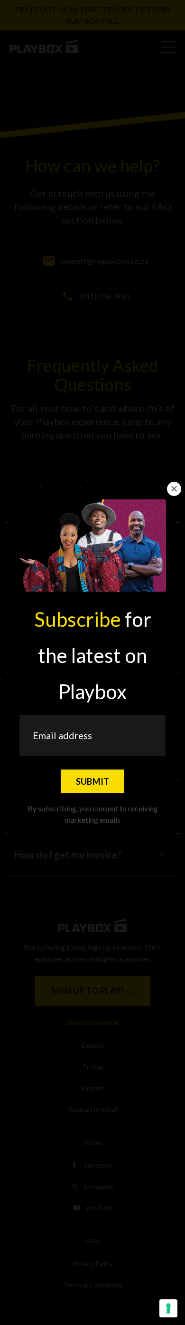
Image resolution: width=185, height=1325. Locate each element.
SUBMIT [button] (93, 781)
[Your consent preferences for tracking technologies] (168, 1308)
